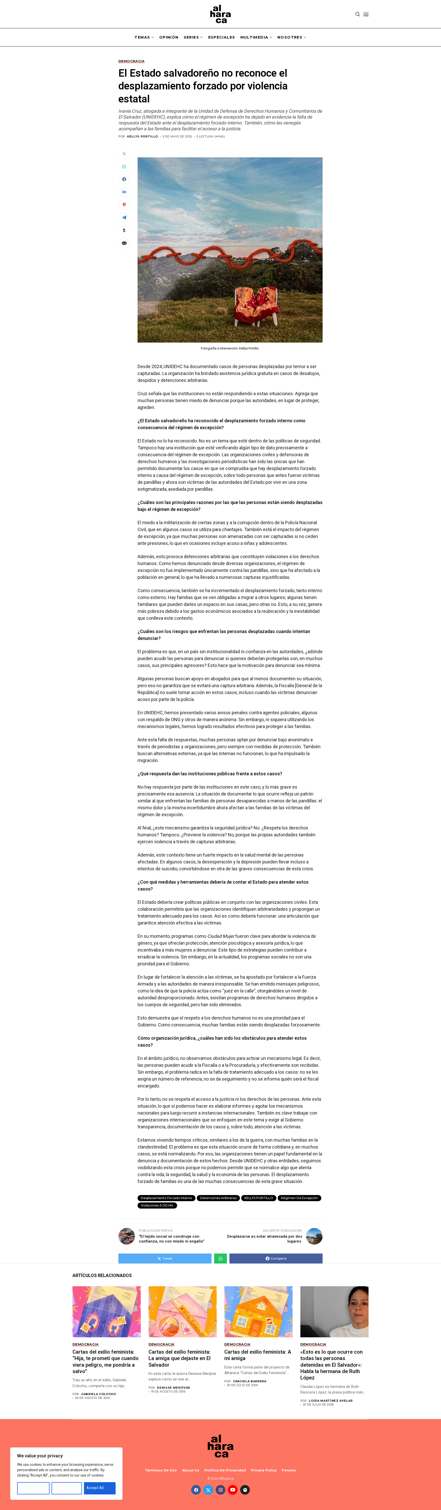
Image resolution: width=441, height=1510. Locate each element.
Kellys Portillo (142, 136)
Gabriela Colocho (98, 1394)
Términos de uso (161, 1470)
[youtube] (233, 1490)
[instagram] (220, 1490)
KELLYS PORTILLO (258, 1198)
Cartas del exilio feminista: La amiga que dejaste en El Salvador (180, 1358)
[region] (66, 1473)
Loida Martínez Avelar (330, 1400)
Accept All (95, 1488)
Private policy (264, 1470)
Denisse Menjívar (173, 1387)
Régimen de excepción (299, 1198)
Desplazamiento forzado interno (166, 1198)
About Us (190, 1470)
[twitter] (208, 1490)
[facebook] (196, 1490)
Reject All (62, 1488)
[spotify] (245, 1490)
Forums (289, 1470)
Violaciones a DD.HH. (157, 1205)
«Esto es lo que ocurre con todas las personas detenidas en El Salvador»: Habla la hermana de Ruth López (331, 1365)
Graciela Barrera (249, 1381)
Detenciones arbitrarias (218, 1198)
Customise (29, 1488)
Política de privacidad (225, 1470)
